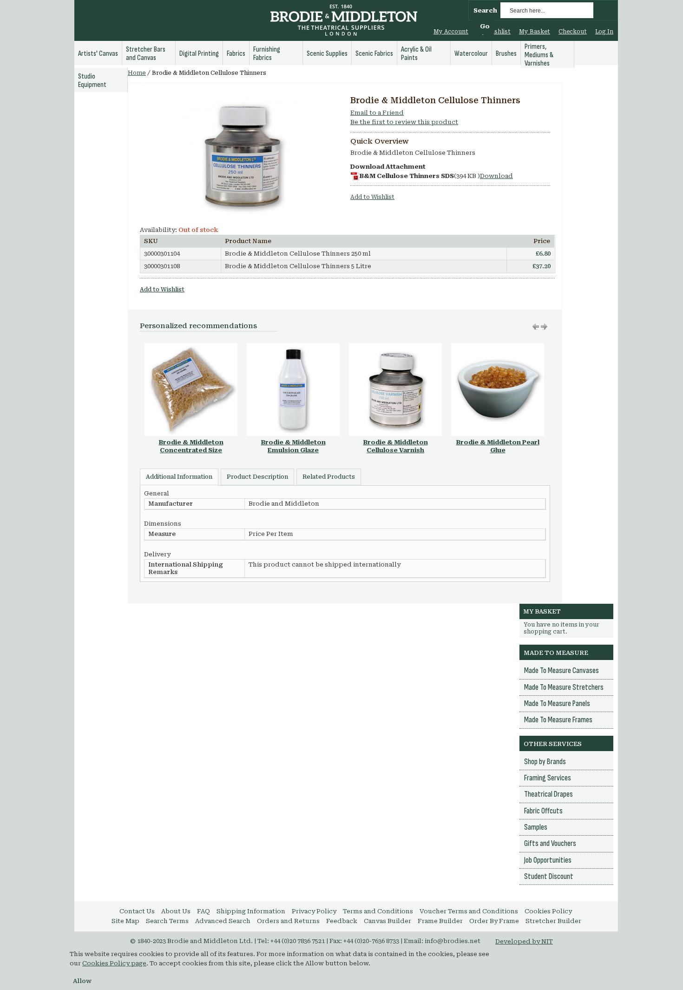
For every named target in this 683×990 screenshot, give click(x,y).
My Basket (534, 31)
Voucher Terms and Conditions (469, 911)
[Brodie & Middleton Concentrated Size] (190, 347)
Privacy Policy (314, 911)
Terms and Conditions (378, 911)
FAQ (203, 911)
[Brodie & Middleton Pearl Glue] (497, 347)
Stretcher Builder (553, 920)
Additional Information (179, 477)
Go (485, 26)
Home (137, 73)
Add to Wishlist (372, 197)
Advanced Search (222, 920)
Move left (544, 326)
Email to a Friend (377, 112)
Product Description (257, 477)
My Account (450, 31)
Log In (604, 31)
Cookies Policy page (114, 963)
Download (496, 175)
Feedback (341, 920)
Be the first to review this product (404, 122)
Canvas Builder (387, 920)
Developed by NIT (524, 941)
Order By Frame (494, 920)
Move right (535, 326)
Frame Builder (440, 920)
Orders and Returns (288, 920)
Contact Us (137, 911)
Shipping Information (251, 911)
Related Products (328, 477)
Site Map (125, 920)
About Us (175, 911)
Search (485, 10)
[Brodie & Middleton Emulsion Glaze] (293, 347)
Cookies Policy (548, 911)
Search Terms (167, 920)
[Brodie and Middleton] (344, 21)
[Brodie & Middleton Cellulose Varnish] (395, 347)
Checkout (572, 31)
